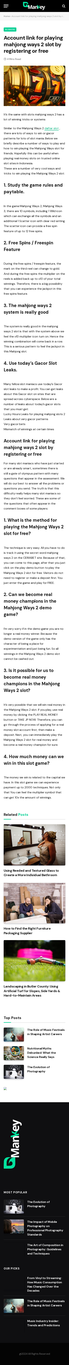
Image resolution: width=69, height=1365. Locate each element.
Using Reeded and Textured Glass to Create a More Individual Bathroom (31, 872)
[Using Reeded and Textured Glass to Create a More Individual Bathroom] (34, 844)
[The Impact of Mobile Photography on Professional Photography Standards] (14, 1227)
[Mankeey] (34, 6)
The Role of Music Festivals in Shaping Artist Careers (46, 1032)
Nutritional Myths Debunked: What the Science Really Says (41, 1053)
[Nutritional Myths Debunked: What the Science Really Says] (14, 1053)
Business (10, 29)
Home (7, 16)
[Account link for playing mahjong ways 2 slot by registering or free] (34, 86)
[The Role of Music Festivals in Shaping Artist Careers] (14, 1035)
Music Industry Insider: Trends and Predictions (43, 1323)
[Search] (63, 6)
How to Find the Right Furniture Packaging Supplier (27, 930)
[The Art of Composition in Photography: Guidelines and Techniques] (14, 1250)
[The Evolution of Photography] (14, 1072)
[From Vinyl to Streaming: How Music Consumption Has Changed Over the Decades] (14, 1283)
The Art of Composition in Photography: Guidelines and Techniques (45, 1249)
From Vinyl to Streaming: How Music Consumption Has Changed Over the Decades (44, 1284)
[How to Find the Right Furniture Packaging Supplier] (34, 902)
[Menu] (6, 6)
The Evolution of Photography (38, 1069)
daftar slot (52, 128)
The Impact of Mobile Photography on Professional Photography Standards (45, 1228)
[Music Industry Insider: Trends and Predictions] (14, 1326)
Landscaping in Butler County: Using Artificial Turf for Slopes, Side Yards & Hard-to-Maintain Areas (32, 991)
